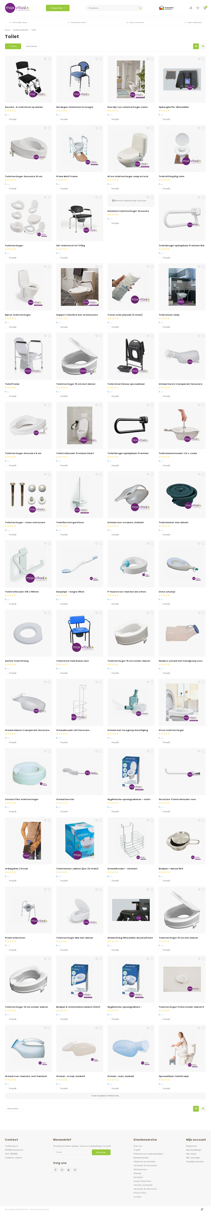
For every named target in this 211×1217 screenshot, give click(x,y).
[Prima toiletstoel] (28, 909)
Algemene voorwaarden (145, 1161)
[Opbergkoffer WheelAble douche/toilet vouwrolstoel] (182, 79)
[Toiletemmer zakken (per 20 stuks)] (79, 840)
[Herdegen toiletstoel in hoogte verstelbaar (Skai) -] (79, 79)
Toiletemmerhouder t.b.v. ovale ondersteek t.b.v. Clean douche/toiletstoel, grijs (178, 453)
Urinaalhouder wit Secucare (73, 730)
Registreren (191, 1146)
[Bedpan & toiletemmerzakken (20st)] (79, 979)
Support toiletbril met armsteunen (77, 314)
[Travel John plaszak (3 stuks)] (131, 287)
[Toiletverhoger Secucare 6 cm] (28, 425)
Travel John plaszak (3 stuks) (125, 314)
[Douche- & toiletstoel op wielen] (28, 79)
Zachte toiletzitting (17, 660)
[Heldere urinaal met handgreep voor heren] (182, 633)
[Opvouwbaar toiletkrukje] (182, 1048)
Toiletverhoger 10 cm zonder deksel (26, 1007)
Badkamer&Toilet (20, 30)
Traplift (137, 1150)
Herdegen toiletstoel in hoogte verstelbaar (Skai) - (74, 107)
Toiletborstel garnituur (70, 522)
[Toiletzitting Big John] (182, 148)
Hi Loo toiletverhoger (171, 730)
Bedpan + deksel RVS (171, 868)
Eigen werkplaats (195, 22)
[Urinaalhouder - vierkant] (131, 840)
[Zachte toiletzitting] (28, 633)
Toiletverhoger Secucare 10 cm (23, 176)
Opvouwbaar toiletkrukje (174, 1076)
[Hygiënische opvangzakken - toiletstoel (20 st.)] (131, 979)
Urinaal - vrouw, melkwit (70, 1076)
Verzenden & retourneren (145, 1165)
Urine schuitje (167, 591)
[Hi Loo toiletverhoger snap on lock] (131, 148)
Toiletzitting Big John (171, 176)
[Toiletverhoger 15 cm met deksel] (79, 356)
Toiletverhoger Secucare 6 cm (23, 453)
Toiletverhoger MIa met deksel (74, 937)
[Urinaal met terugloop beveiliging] (131, 702)
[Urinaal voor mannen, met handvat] (28, 1048)
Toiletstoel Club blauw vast (72, 660)
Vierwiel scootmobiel (143, 1185)
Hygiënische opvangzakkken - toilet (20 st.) (129, 799)
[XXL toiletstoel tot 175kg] (79, 217)
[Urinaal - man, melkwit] (131, 1048)
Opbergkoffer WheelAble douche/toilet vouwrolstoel (175, 107)
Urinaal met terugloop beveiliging (128, 730)
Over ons (138, 1146)
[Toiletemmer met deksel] (182, 494)
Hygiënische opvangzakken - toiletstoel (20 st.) (125, 1007)
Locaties (137, 1196)
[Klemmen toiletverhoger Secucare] (131, 200)
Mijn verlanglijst (193, 1157)
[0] (204, 7)
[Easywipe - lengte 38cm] (79, 563)
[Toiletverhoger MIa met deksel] (79, 909)
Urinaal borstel (65, 799)
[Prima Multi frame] (79, 148)
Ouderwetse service (78, 22)
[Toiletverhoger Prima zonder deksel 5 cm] (182, 979)
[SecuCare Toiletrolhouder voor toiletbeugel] (182, 771)
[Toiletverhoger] (28, 217)
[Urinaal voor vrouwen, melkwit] (131, 494)
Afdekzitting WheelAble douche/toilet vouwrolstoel (130, 937)
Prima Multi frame (67, 176)
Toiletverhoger (14, 245)
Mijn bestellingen (193, 1150)
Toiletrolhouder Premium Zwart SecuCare (75, 453)
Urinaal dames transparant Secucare (27, 730)
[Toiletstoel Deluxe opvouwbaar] (131, 356)
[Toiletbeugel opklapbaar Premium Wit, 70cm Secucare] (182, 217)
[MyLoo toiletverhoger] (28, 287)
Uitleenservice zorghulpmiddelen (148, 1153)
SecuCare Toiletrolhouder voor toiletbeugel (177, 799)
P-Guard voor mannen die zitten (127, 591)
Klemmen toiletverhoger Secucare (128, 211)
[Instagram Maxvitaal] (62, 1169)
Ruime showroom (137, 22)
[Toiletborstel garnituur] (79, 494)
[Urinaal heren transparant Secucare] (182, 356)
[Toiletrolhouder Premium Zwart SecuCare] (79, 425)
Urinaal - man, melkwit (121, 1076)
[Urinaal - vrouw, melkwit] (79, 1048)
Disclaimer (138, 1177)
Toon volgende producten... (105, 1096)
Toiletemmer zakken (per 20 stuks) (77, 868)
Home (7, 30)
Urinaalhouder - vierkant (123, 868)
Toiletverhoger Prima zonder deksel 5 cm (181, 1007)
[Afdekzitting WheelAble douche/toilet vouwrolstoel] (131, 909)
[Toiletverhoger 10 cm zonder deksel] (28, 979)
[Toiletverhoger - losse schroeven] (28, 494)
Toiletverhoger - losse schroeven (25, 522)
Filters (14, 46)
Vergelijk (12, 119)
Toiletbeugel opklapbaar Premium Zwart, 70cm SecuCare (128, 453)
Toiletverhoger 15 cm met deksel (75, 384)
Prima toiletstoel (15, 937)
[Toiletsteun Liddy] (182, 287)
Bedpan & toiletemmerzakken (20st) (78, 1007)
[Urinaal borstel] (79, 771)
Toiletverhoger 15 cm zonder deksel (129, 660)
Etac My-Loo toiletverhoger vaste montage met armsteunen (128, 107)
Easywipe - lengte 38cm (70, 591)
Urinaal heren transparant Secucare (181, 384)
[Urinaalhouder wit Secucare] (79, 702)
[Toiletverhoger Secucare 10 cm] (28, 148)
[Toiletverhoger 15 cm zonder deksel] (131, 633)
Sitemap (137, 1173)
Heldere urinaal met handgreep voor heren (181, 660)
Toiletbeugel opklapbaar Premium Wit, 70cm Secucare (182, 245)
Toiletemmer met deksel (173, 522)
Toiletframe (12, 384)
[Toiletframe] (28, 356)
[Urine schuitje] (182, 563)
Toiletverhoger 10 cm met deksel (178, 937)
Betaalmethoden (141, 1157)
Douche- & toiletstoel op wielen (24, 107)
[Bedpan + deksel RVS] (182, 840)
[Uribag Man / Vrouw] (28, 840)
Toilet (33, 30)
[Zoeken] (140, 8)
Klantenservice (140, 1169)
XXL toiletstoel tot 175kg (70, 245)
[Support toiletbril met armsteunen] (79, 287)
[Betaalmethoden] (202, 1209)
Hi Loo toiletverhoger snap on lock (128, 176)
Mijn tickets (191, 1153)
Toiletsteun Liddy (169, 314)
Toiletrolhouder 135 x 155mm (22, 591)
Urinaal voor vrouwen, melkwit (126, 522)
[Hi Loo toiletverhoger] (182, 702)
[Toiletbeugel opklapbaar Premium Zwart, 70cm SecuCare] (131, 425)
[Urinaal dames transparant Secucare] (28, 702)
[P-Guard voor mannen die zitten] (131, 563)
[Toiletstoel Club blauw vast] (79, 633)
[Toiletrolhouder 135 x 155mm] (28, 563)
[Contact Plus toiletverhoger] (28, 771)
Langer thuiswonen (142, 1181)
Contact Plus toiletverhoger (22, 799)
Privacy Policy (140, 1192)
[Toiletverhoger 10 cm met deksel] (182, 909)
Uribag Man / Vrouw (16, 868)
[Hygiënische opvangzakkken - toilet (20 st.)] (131, 771)
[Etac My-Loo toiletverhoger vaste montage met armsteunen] (131, 79)
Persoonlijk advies (19, 22)
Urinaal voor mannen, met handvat (26, 1076)
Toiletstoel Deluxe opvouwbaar (126, 384)
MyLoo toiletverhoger (18, 314)
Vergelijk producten (195, 1161)
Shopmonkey (43, 1209)
